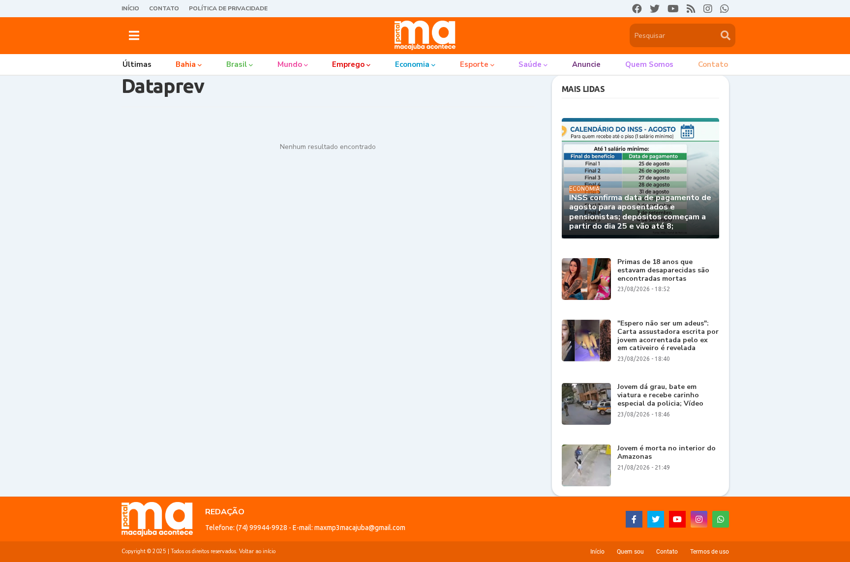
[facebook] (637, 9)
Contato (164, 8)
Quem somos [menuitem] (649, 64)
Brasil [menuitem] (236, 64)
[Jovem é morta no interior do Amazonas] (586, 465)
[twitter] (655, 9)
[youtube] (673, 9)
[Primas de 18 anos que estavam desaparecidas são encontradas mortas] (586, 279)
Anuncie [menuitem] (586, 64)
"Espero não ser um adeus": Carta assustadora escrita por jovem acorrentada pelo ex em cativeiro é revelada (668, 336)
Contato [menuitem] (713, 64)
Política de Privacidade (228, 8)
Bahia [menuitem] (186, 64)
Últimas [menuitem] (137, 64)
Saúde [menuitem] (530, 64)
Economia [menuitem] (412, 64)
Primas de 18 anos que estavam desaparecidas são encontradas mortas (663, 270)
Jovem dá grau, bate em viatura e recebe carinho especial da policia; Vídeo (660, 395)
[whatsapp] (724, 9)
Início (130, 8)
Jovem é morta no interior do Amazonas (666, 452)
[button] (134, 35)
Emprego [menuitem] (348, 64)
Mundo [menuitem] (289, 64)
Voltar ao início (257, 551)
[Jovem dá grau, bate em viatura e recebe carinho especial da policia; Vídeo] (586, 404)
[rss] (691, 9)
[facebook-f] (634, 519)
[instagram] (707, 9)
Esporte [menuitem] (474, 64)
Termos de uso (709, 551)
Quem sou (630, 551)
